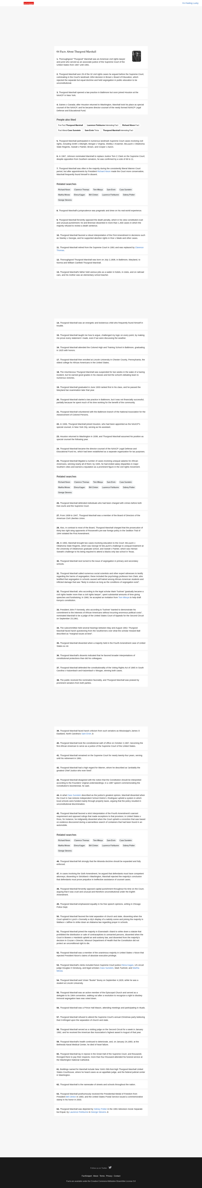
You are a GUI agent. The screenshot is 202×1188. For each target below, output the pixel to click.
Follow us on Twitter (98, 1168)
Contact (117, 1176)
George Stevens (65, 200)
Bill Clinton (93, 195)
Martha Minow (64, 195)
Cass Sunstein (126, 190)
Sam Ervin (111, 190)
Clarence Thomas (81, 190)
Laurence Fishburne (110, 195)
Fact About (69, 130)
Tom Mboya (98, 190)
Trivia (92, 130)
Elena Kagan (79, 195)
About (95, 1176)
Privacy (109, 1176)
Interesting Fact (102, 125)
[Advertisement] (101, 26)
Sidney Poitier (129, 195)
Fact (130, 125)
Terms (102, 1176)
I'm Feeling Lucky (190, 3)
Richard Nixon (104, 171)
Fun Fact (70, 125)
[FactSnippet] (29, 4)
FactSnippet (87, 1176)
